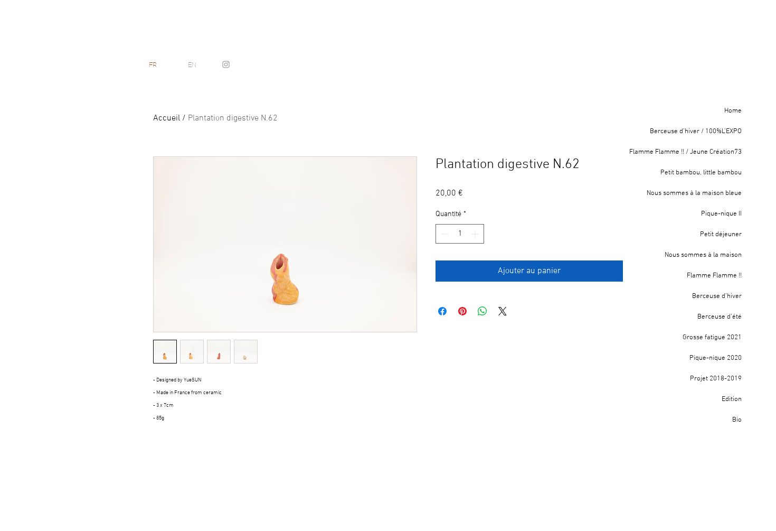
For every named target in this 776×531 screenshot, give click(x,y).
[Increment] (475, 234)
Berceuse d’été (719, 317)
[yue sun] (226, 64)
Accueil (166, 118)
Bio (737, 420)
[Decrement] (443, 234)
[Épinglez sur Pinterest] (462, 311)
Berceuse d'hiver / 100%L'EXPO (696, 131)
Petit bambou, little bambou (701, 173)
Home (733, 111)
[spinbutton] (459, 234)
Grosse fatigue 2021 (712, 337)
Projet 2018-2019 (716, 379)
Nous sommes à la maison (703, 255)
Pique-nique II (721, 214)
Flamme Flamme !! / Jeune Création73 (687, 152)
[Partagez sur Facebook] (442, 311)
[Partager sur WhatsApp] (482, 311)
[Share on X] (502, 311)
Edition (732, 399)
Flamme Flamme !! (714, 276)
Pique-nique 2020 (715, 358)
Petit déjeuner (721, 234)
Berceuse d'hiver (717, 296)
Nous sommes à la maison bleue (694, 193)
